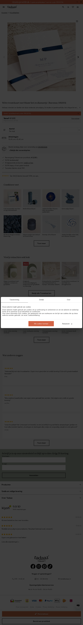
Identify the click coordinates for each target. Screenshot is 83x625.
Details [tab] (41, 300)
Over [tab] (68, 300)
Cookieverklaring (34, 315)
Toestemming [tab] (14, 300)
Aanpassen (66, 324)
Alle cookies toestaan (41, 324)
